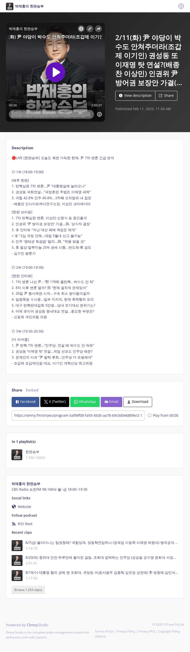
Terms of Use (104, 631)
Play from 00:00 (165, 415)
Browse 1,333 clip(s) (28, 590)
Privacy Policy (126, 631)
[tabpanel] (95, 260)
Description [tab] (22, 147)
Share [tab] (17, 390)
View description (138, 95)
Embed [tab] (32, 390)
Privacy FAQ (147, 631)
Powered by (16, 625)
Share (169, 95)
